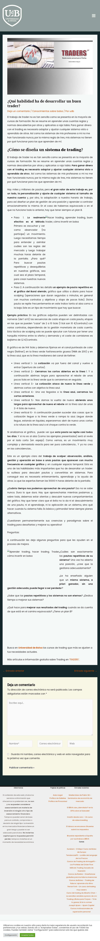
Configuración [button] (11, 935)
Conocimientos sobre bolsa (47, 111)
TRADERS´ (74, 659)
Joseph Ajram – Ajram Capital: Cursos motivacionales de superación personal (82, 908)
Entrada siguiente (85, 670)
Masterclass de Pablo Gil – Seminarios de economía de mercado (80, 798)
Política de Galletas (58, 798)
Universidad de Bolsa (30, 647)
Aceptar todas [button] (27, 935)
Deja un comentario (18, 111)
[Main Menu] (94, 15)
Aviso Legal (58, 795)
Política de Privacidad (58, 801)
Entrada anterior (13, 670)
